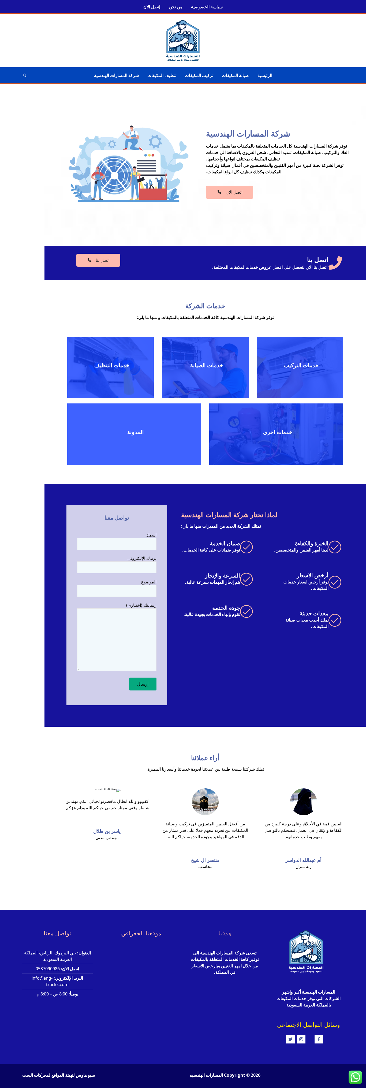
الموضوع (148, 582)
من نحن (175, 7)
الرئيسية (264, 75)
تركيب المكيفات (199, 75)
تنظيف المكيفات (161, 75)
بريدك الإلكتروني (142, 558)
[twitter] (291, 1039)
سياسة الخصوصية (207, 7)
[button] (24, 75)
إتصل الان (151, 7)
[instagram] (305, 1039)
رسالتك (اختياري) (141, 605)
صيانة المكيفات (235, 75)
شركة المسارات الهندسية (116, 75)
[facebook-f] (323, 1039)
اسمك (151, 535)
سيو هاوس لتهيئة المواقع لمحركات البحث (58, 1075)
